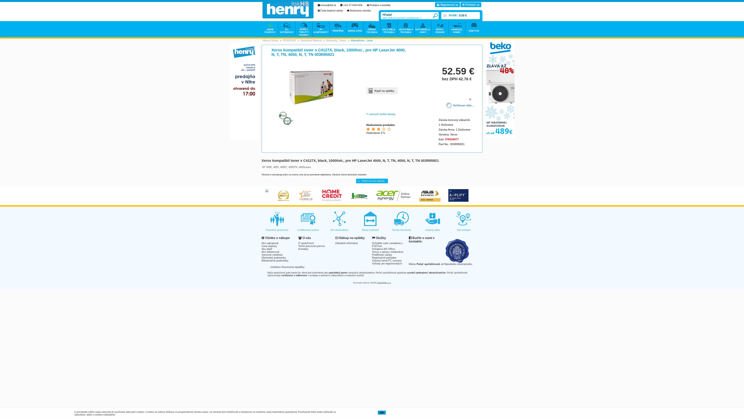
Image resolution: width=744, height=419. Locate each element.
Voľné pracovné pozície (311, 246)
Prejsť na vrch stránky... (374, 181)
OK (382, 412)
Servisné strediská (272, 254)
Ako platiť (267, 249)
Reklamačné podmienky (275, 260)
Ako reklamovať (270, 251)
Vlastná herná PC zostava (386, 260)
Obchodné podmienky (274, 257)
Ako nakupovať (270, 243)
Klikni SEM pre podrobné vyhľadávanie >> (402, 18)
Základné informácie (346, 243)
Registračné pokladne (384, 257)
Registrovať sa (449, 4)
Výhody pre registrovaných (387, 263)
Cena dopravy (269, 246)
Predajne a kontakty (379, 5)
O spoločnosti (306, 243)
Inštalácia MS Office (383, 249)
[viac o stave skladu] (470, 99)
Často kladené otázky (331, 10)
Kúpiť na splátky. (385, 90)
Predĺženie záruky (382, 254)
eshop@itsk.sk (328, 5)
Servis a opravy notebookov (387, 251)
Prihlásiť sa (472, 4)
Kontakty (303, 249)
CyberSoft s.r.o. (384, 283)
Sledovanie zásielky (360, 10)
